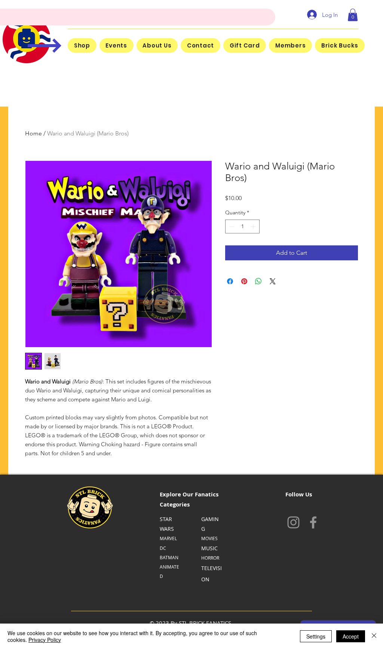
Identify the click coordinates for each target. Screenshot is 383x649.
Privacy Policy (44, 639)
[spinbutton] (242, 226)
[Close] (374, 636)
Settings (315, 636)
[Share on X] (272, 281)
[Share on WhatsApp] (258, 281)
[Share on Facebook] (230, 281)
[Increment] (253, 226)
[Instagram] (293, 522)
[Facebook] (313, 522)
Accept (351, 636)
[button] (352, 15)
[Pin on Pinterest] (244, 281)
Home (33, 133)
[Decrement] (231, 226)
